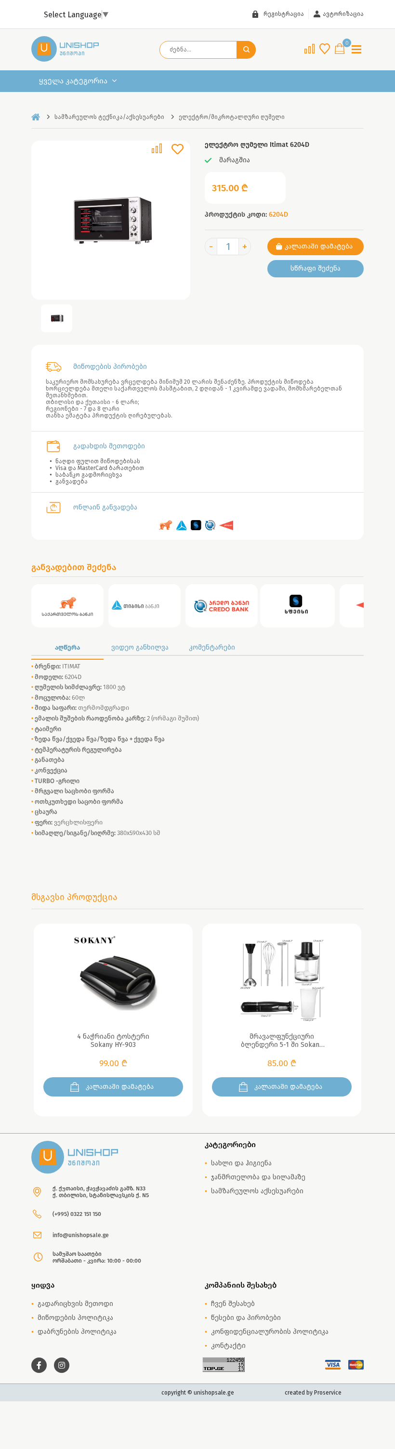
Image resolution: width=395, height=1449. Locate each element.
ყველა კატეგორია (73, 81)
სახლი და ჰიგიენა (241, 1163)
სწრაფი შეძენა (315, 268)
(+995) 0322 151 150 (77, 1214)
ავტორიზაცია (343, 14)
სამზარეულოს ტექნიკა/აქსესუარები (109, 117)
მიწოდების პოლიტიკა (75, 1318)
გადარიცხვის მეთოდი (75, 1304)
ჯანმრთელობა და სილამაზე (258, 1177)
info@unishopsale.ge (81, 1235)
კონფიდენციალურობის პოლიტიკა (270, 1332)
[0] (339, 49)
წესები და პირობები (246, 1318)
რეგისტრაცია (283, 14)
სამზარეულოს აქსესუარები (257, 1191)
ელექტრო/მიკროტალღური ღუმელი (232, 117)
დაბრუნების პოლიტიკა (77, 1332)
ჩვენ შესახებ (233, 1304)
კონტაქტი (228, 1346)
